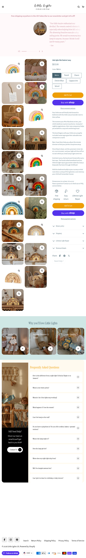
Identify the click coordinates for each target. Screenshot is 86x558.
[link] (58, 261)
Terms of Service (78, 541)
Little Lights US (13, 547)
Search (26, 541)
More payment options (67, 108)
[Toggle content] (22, 348)
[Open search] (78, 7)
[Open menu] (3, 7)
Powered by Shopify (27, 547)
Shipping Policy (50, 541)
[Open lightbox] (18, 63)
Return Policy (36, 541)
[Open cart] (83, 7)
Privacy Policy (63, 541)
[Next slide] (42, 51)
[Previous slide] (39, 51)
